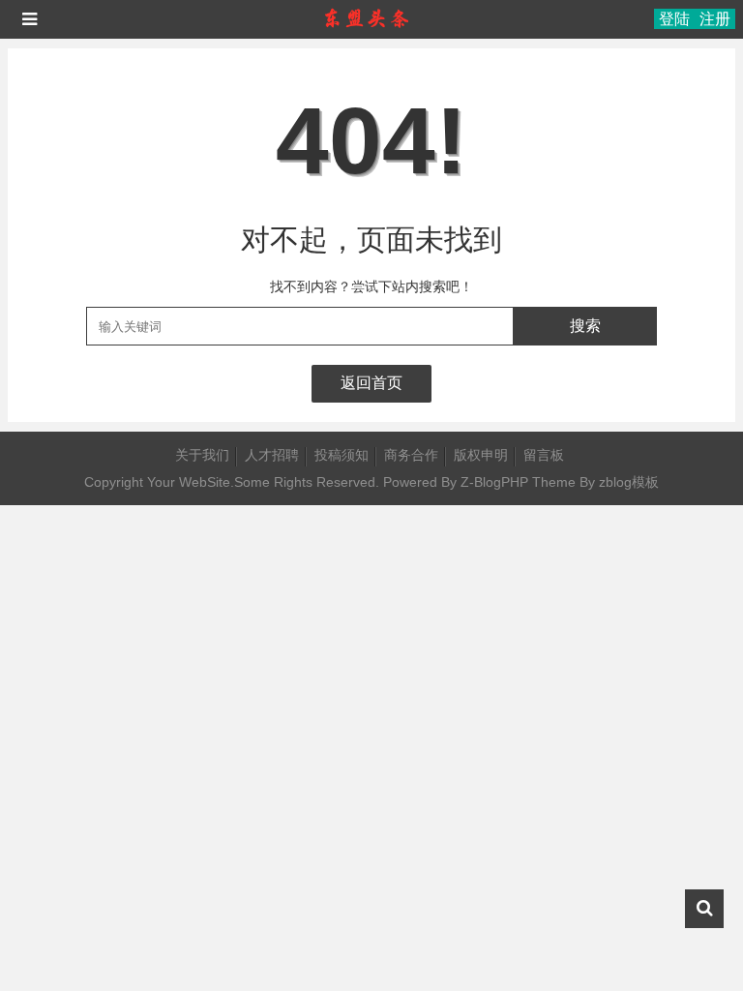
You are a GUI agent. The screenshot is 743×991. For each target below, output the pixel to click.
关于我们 (202, 455)
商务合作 (411, 455)
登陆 (674, 19)
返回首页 (371, 383)
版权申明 (481, 455)
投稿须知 (341, 455)
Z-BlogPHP (494, 482)
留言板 (543, 455)
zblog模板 (629, 482)
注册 (714, 19)
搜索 (585, 325)
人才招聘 (272, 455)
